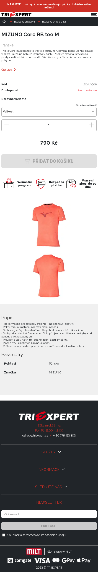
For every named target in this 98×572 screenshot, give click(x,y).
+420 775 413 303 (64, 435)
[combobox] (49, 113)
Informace (49, 469)
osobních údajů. (55, 535)
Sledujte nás (49, 487)
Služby (49, 452)
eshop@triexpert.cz (35, 435)
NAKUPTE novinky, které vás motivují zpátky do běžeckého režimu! (49, 6)
